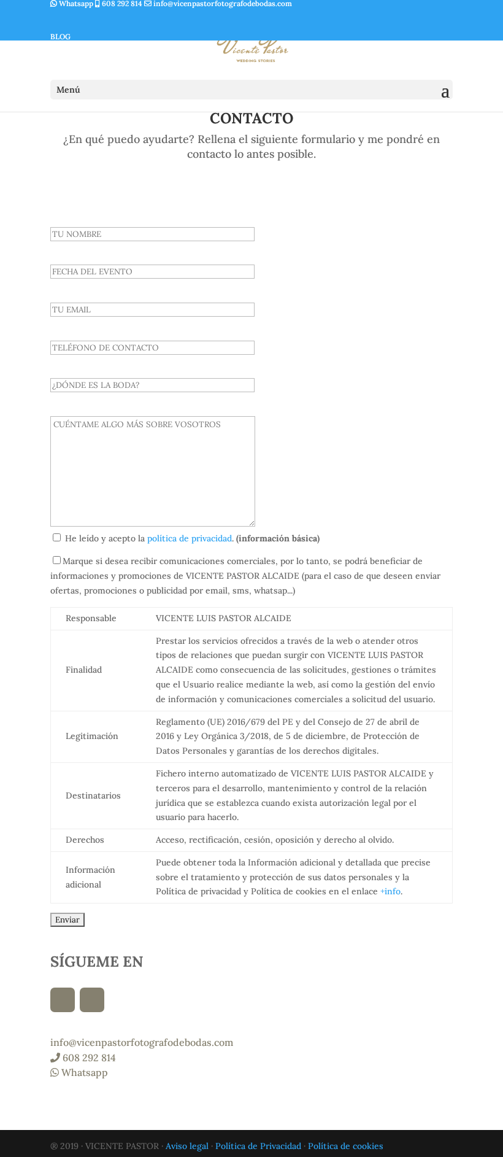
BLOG (60, 36)
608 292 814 (88, 1057)
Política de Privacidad (258, 1145)
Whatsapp (83, 1072)
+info (390, 891)
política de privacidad (189, 538)
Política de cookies (345, 1145)
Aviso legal (187, 1145)
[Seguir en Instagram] (62, 19)
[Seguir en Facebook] (92, 19)
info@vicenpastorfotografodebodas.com (141, 1042)
